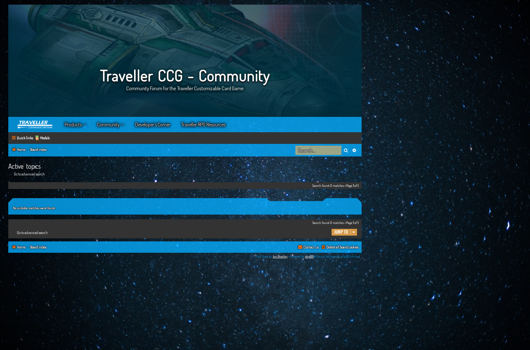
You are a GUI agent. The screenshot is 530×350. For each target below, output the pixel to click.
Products (73, 124)
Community (108, 124)
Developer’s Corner (152, 124)
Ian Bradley (280, 256)
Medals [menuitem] (45, 138)
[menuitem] (340, 247)
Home (35, 124)
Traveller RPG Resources (203, 124)
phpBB (309, 256)
